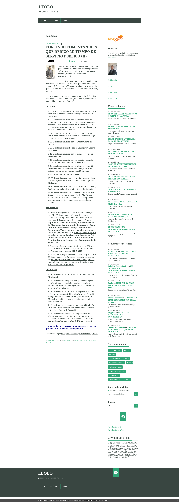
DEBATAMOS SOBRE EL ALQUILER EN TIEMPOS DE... (122, 329)
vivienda (112, 354)
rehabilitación (114, 375)
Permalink (50, 340)
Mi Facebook (112, 92)
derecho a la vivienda (116, 363)
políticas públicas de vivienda (119, 379)
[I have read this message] (177, 500)
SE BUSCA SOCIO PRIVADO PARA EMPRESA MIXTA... (122, 190)
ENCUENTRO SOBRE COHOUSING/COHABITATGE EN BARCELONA (121, 229)
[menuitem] (43, 20)
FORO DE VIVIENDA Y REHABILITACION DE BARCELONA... (122, 140)
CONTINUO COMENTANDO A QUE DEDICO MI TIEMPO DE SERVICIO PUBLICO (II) (71, 51)
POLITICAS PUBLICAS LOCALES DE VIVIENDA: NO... (123, 203)
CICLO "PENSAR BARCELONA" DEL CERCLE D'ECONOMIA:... (123, 178)
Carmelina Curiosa (116, 327)
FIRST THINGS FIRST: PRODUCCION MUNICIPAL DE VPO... (121, 285)
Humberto (112, 251)
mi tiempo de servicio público (84, 333)
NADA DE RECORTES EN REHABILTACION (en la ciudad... (123, 165)
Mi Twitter (112, 86)
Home (43, 20)
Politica (67, 340)
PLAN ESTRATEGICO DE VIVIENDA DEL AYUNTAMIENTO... (122, 314)
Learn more (104, 500)
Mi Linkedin (112, 80)
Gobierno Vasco (115, 350)
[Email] (123, 416)
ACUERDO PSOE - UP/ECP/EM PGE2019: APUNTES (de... (120, 215)
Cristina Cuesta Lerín (117, 266)
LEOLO (46, 7)
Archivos (54, 20)
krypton (111, 312)
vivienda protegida (115, 367)
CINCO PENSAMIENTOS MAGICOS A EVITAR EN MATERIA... (122, 115)
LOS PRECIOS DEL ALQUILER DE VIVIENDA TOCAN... (122, 152)
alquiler (127, 350)
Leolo (110, 283)
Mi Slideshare (113, 98)
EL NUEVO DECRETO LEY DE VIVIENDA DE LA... (121, 127)
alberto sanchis (115, 298)
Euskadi (130, 363)
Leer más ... (112, 57)
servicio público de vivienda (119, 359)
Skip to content (6, 2)
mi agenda (65, 333)
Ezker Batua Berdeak (117, 371)
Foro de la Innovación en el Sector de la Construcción (72, 233)
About (65, 20)
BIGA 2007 (77, 251)
